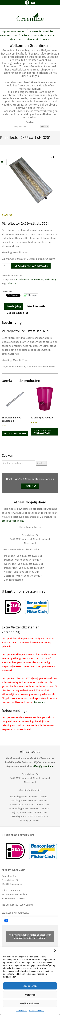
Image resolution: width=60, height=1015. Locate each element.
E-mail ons (30, 486)
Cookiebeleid (21, 1010)
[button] (55, 950)
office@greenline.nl (13, 520)
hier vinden (39, 702)
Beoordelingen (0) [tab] (17, 312)
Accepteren (30, 986)
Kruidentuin (23, 279)
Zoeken (44, 126)
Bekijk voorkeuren (30, 1003)
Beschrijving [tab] (14, 306)
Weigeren (30, 994)
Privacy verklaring (36, 1010)
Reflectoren (37, 279)
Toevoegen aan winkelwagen (30, 265)
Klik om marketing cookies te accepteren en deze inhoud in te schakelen (30, 937)
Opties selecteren (15, 433)
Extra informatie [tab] (36, 306)
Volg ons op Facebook (15, 913)
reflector (11, 283)
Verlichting (50, 279)
